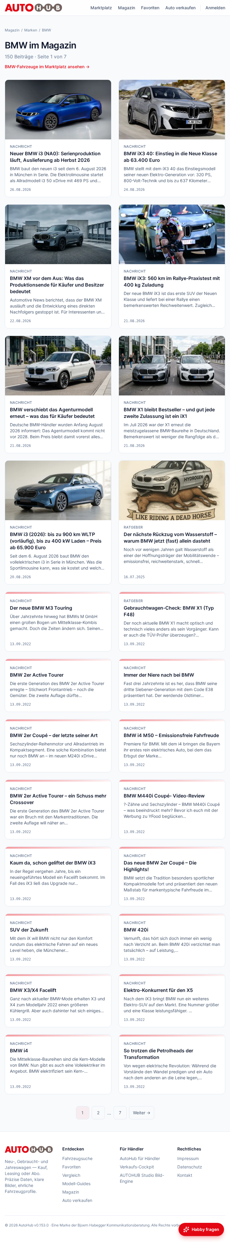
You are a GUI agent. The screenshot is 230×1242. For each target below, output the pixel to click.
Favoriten (150, 7)
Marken (30, 30)
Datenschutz (189, 1166)
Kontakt (184, 1175)
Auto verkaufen (180, 7)
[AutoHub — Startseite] (33, 8)
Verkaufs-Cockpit (137, 1166)
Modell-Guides (76, 1183)
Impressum (188, 1158)
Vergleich (71, 1175)
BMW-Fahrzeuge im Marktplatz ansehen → (47, 66)
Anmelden (215, 7)
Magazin (126, 7)
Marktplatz (101, 7)
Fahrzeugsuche (77, 1158)
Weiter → (141, 1112)
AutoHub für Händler (140, 1158)
